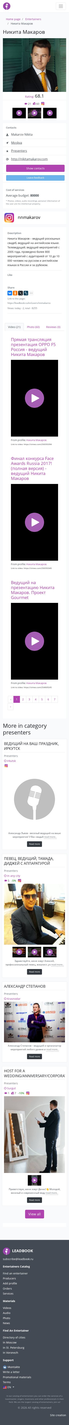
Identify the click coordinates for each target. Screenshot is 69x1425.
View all (34, 1214)
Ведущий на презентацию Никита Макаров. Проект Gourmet (32, 590)
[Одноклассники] (15, 293)
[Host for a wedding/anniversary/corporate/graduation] (34, 1134)
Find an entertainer (15, 1273)
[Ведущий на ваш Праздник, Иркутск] (34, 799)
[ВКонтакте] (9, 293)
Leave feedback (35, 177)
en (9, 1387)
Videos (7, 1308)
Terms (7, 1382)
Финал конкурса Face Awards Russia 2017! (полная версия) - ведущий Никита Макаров (32, 468)
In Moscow (9, 1342)
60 (37, 103)
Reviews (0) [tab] (53, 327)
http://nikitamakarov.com (29, 159)
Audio (6, 1313)
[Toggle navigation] (61, 6)
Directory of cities (14, 1337)
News (6, 1323)
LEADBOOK (22, 1250)
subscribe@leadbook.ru (18, 1259)
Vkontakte (13, 1367)
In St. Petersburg (13, 1347)
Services (8, 1293)
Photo (6, 1318)
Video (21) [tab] (14, 327)
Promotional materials (17, 1377)
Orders (7, 1288)
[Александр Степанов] (34, 1022)
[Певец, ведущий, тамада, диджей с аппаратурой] (34, 914)
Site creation (58, 1415)
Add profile (10, 1283)
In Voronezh (10, 1352)
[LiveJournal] (26, 293)
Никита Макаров (36, 440)
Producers (9, 1278)
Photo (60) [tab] (33, 327)
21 (29, 103)
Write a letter (11, 1372)
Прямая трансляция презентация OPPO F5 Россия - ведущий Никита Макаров (33, 347)
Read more (34, 843)
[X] (20, 293)
